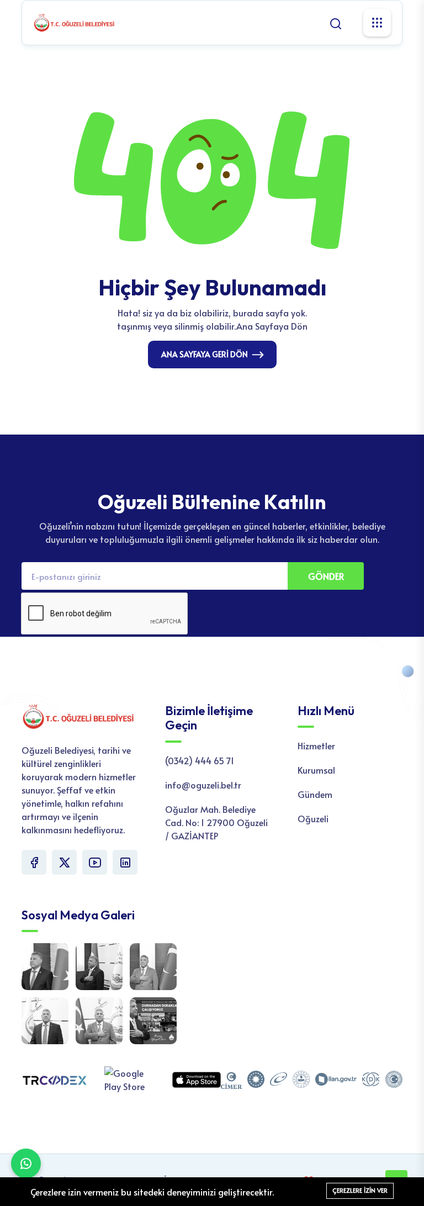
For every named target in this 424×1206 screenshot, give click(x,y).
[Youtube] (94, 862)
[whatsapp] (26, 1163)
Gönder (326, 576)
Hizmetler (316, 745)
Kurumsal (316, 770)
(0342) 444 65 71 (199, 760)
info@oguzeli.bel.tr (203, 785)
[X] (64, 862)
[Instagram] (125, 862)
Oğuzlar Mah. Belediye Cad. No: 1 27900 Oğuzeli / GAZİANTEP (216, 822)
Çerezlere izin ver (360, 1190)
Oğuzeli (313, 818)
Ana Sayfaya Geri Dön (204, 354)
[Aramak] (335, 22)
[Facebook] (34, 862)
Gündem (315, 794)
